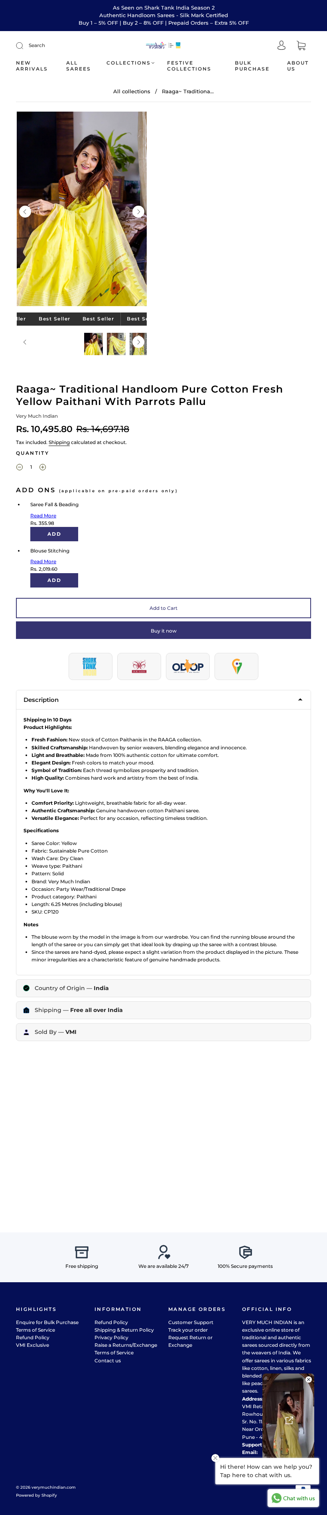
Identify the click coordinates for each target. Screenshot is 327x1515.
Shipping (59, 442)
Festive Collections (189, 66)
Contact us (108, 1361)
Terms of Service (35, 1330)
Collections (128, 63)
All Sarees (78, 66)
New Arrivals (32, 66)
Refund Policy (32, 1337)
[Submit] (24, 45)
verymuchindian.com (54, 1487)
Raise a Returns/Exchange (126, 1345)
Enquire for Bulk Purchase (47, 1322)
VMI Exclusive (32, 1345)
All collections (131, 91)
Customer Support (190, 1322)
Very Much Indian (37, 416)
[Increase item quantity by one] (42, 468)
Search (37, 45)
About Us (298, 66)
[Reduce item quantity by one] (19, 468)
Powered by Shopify (36, 1495)
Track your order (188, 1330)
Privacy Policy (111, 1337)
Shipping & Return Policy (124, 1330)
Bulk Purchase (252, 66)
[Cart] (301, 46)
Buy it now (164, 631)
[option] (82, 209)
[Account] (281, 46)
